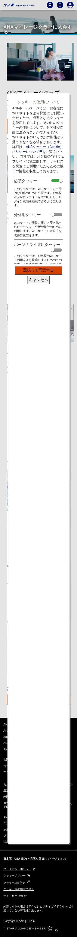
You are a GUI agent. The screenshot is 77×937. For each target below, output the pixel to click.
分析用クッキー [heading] (27, 214)
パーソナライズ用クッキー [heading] (37, 244)
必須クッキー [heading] (25, 180)
